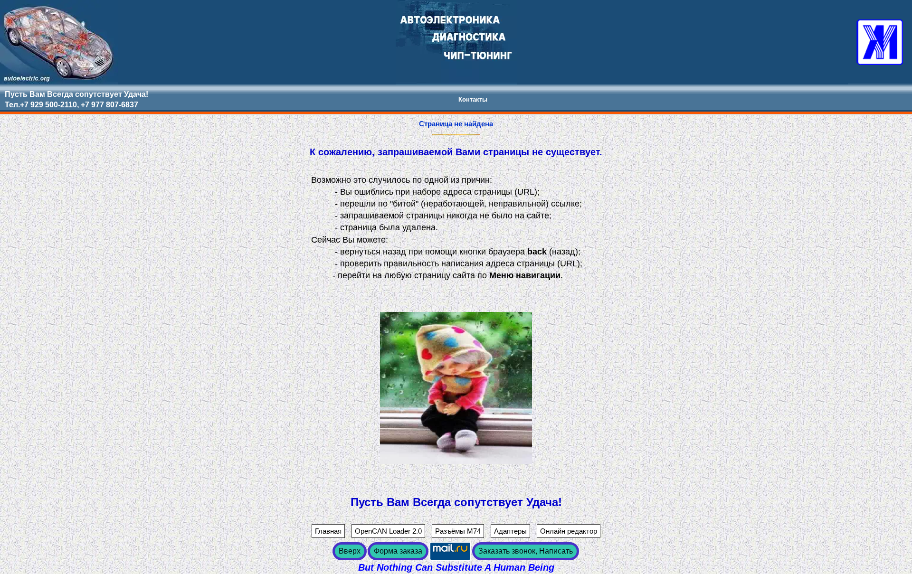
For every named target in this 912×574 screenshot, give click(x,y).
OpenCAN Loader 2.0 (388, 531)
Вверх (350, 551)
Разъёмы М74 (458, 531)
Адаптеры (510, 531)
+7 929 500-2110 (48, 105)
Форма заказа (398, 551)
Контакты (472, 99)
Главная (328, 531)
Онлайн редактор (568, 531)
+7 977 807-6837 (109, 105)
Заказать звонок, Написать (525, 551)
